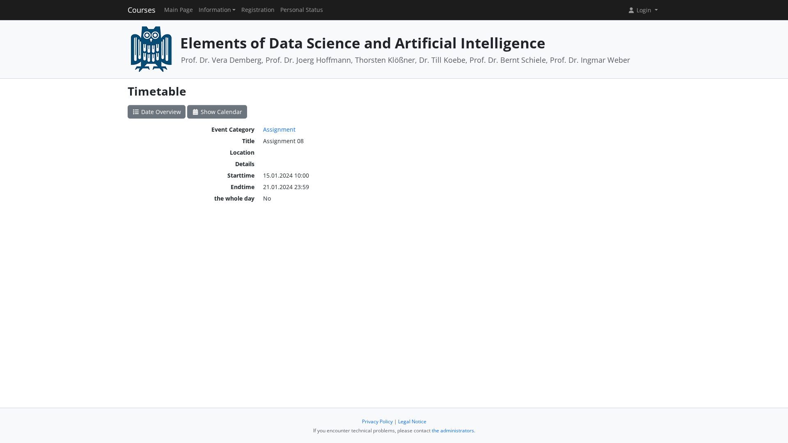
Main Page (178, 10)
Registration (258, 10)
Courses (142, 10)
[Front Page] (151, 49)
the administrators (453, 430)
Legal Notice (412, 421)
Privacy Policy (377, 421)
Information (215, 10)
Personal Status (301, 10)
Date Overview (160, 112)
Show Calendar (220, 112)
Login (644, 10)
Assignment (279, 129)
